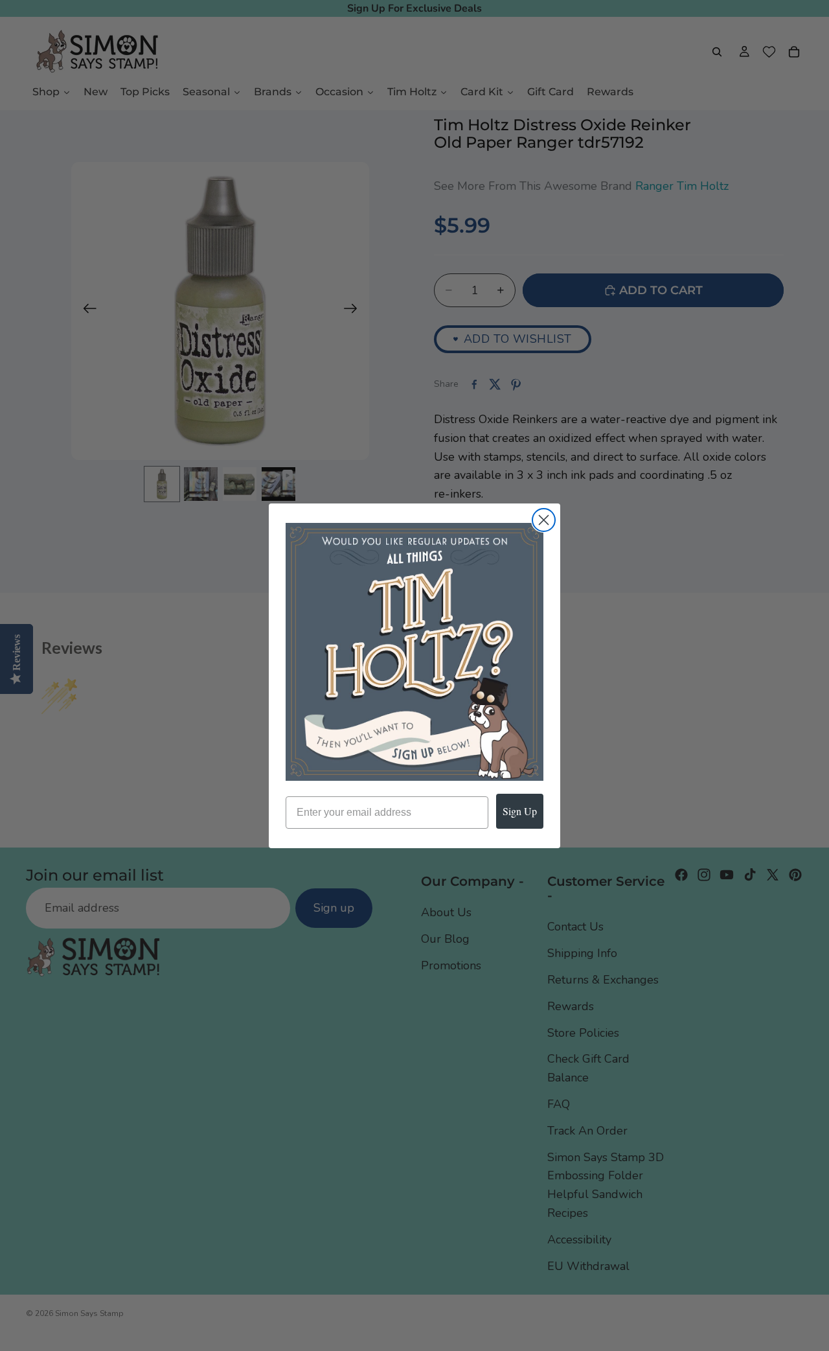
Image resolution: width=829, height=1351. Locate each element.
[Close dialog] (543, 520)
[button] (414, 652)
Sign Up (520, 811)
